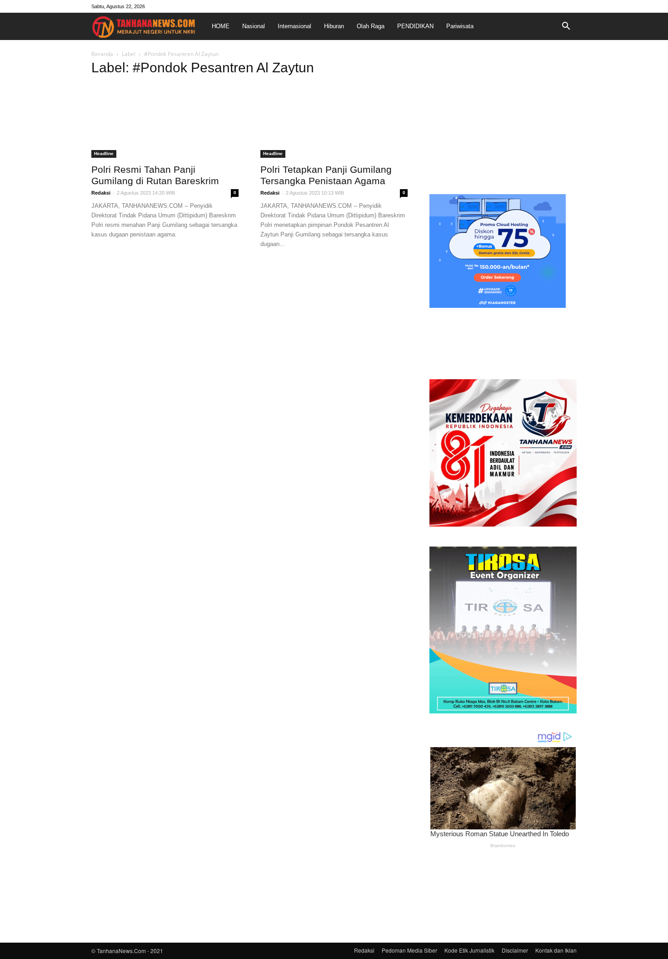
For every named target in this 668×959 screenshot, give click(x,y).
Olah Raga (370, 26)
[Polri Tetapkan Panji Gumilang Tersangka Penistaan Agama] (334, 121)
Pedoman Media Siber (409, 950)
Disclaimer (515, 950)
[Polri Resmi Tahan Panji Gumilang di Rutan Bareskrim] (165, 121)
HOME (220, 26)
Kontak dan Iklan (556, 950)
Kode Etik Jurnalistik (469, 950)
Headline (104, 153)
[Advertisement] (503, 120)
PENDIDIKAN (415, 26)
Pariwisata (460, 26)
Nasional (253, 26)
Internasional (294, 26)
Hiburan (334, 26)
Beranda (102, 54)
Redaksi (100, 193)
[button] (566, 26)
